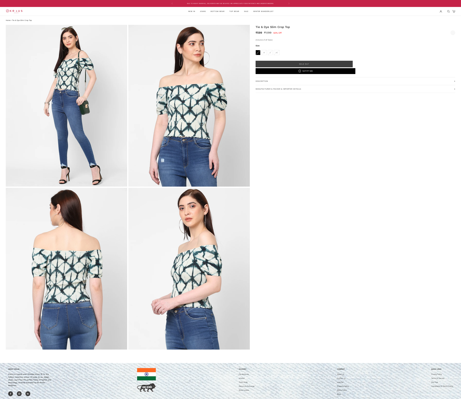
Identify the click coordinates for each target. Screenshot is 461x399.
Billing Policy (342, 390)
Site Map (434, 382)
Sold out (304, 64)
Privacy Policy (436, 374)
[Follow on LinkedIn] (28, 394)
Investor (340, 382)
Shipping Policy (343, 386)
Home (8, 20)
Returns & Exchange (247, 386)
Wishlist (242, 378)
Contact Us (341, 378)
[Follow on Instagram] (19, 394)
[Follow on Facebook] (10, 394)
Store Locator (244, 390)
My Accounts (244, 374)
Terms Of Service (437, 378)
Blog (339, 394)
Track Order (243, 382)
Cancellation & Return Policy (442, 386)
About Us (340, 374)
